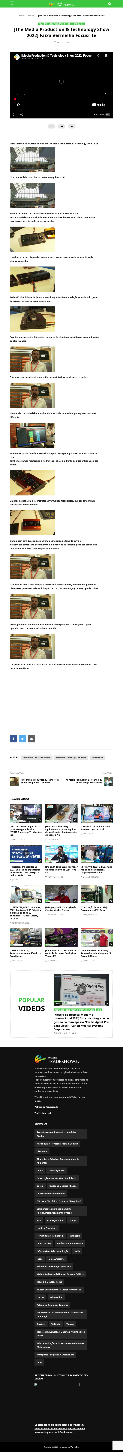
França (72, 1220)
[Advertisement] (66, 704)
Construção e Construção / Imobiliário (56, 1178)
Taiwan (70, 1324)
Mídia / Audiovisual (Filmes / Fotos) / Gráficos (60, 1274)
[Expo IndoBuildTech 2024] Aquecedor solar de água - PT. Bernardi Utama (96, 953)
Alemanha (42, 1151)
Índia (39, 1362)
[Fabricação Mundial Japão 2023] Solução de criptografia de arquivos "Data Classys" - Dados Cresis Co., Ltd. (25, 871)
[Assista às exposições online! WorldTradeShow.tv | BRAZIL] (61, 4)
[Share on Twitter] (22, 738)
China (40, 1170)
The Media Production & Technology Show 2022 (64, 24)
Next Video (107, 773)
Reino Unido (97, 757)
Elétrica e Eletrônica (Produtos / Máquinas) (59, 1201)
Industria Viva (44, 1243)
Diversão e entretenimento (51, 1193)
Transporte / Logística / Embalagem (55, 1354)
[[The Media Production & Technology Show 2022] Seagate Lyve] (108, 781)
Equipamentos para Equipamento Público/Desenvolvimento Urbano (54, 1210)
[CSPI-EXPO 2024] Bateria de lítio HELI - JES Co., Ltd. (95, 828)
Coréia (40, 1185)
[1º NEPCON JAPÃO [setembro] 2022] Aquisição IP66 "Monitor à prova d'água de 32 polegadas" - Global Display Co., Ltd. (25, 913)
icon (26, 813)
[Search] (109, 4)
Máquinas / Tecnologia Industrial (71, 757)
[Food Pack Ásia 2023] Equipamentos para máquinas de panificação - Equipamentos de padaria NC (61, 830)
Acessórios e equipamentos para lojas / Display (57, 1134)
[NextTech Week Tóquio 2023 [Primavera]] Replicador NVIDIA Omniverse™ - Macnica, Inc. (26, 830)
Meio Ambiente (56, 1258)
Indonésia (75, 1235)
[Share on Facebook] (13, 738)
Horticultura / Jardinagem (50, 1235)
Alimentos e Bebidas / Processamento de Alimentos (58, 1161)
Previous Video (17, 773)
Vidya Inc (74, 1447)
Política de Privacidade (46, 1106)
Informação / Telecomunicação (36, 757)
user (58, 1033)
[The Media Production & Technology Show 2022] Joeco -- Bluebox (40, 781)
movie (31, 15)
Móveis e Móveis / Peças (49, 1281)
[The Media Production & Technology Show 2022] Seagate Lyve (83, 781)
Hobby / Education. (47, 1228)
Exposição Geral (55, 1220)
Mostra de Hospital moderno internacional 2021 (74, 1010)
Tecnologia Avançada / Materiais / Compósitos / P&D (61, 1333)
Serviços (41, 1324)
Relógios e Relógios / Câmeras (52, 1305)
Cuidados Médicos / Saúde (62, 1185)
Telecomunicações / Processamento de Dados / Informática (60, 1345)
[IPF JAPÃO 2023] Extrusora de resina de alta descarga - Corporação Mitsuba (96, 869)
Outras (40, 1297)
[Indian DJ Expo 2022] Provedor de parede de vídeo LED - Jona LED (61, 869)
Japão (40, 1258)
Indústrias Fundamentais (70, 1243)
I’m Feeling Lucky (43, 1113)
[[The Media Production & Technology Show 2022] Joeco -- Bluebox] (14, 781)
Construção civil (57, 1170)
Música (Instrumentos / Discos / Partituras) (59, 1289)
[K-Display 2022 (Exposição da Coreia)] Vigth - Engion (60, 908)
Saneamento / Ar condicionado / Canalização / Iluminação (61, 1314)
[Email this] (31, 738)
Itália (77, 1251)
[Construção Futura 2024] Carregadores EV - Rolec (94, 908)
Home (21, 15)
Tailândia (55, 1324)
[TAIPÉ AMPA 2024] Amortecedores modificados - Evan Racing (25, 953)
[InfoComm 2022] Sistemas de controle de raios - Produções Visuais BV (60, 953)
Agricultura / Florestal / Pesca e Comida (57, 1143)
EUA (39, 1220)
